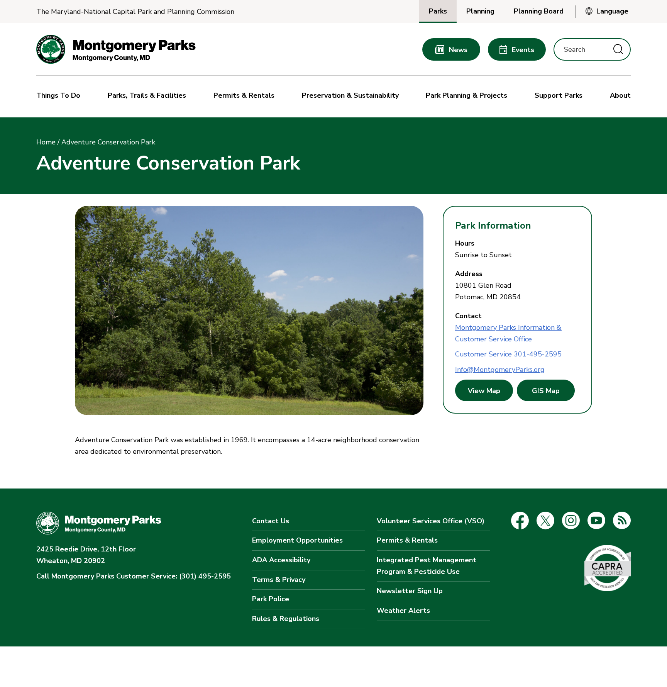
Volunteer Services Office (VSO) (430, 521)
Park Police (270, 599)
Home (46, 142)
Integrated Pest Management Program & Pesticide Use (426, 565)
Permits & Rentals (407, 540)
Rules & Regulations (285, 618)
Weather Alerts (403, 610)
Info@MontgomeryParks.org (500, 369)
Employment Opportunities (297, 540)
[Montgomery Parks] (116, 49)
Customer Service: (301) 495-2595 (133, 576)
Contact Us (270, 521)
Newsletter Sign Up (410, 590)
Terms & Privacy (278, 579)
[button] (60, 96)
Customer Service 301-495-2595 (508, 354)
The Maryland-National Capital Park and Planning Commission (135, 11)
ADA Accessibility (281, 560)
